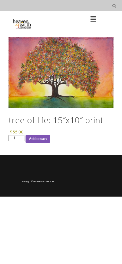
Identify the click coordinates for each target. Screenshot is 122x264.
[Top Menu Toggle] (93, 19)
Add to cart (38, 139)
